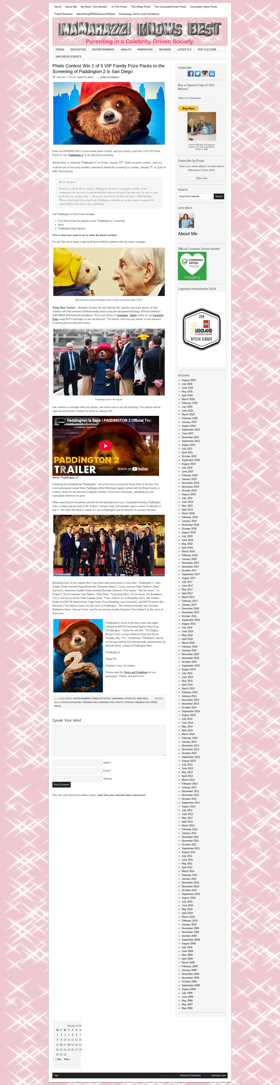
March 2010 (188, 916)
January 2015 (189, 696)
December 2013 (190, 745)
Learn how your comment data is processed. (121, 795)
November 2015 (190, 658)
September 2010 (191, 894)
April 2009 (187, 958)
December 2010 (190, 882)
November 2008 (190, 977)
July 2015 (187, 673)
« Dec (58, 1059)
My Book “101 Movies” (94, 6)
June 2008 (187, 996)
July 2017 (187, 581)
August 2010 (189, 897)
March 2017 (188, 597)
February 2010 (190, 920)
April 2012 (187, 821)
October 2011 (189, 844)
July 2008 (187, 993)
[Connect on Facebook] (191, 75)
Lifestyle (184, 49)
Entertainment (103, 49)
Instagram (122, 315)
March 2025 (188, 414)
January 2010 (189, 924)
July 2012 (187, 810)
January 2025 (189, 422)
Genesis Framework (190, 1075)
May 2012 (187, 817)
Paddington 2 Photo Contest (117, 702)
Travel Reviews (63, 13)
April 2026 (187, 395)
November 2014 (190, 703)
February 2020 (190, 475)
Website (107, 778)
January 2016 (189, 650)
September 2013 (191, 757)
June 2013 (187, 768)
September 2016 (191, 620)
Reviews (165, 49)
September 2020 (191, 460)
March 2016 (188, 642)
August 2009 (189, 943)
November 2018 (190, 524)
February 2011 (189, 875)
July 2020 (187, 467)
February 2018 (190, 555)
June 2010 (187, 905)
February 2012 (190, 829)
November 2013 (190, 749)
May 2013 (187, 772)
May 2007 (187, 1004)
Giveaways (118, 698)
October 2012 (189, 798)
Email (106, 770)
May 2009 (187, 954)
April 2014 (187, 730)
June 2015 (187, 677)
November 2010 (190, 886)
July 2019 (187, 498)
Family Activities (101, 698)
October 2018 (189, 528)
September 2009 (191, 939)
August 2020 (189, 463)
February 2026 (190, 403)
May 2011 (187, 863)
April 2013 (187, 776)
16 (61, 1044)
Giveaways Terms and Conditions (139, 13)
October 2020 (189, 456)
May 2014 (187, 726)
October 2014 (189, 707)
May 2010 (187, 909)
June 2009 (187, 951)
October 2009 (189, 935)
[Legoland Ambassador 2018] (202, 366)
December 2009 (190, 928)
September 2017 (191, 574)
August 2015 (189, 669)
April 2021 (187, 452)
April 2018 (187, 547)
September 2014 (191, 711)
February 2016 (190, 646)
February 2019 (190, 517)
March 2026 (188, 399)
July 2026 (187, 384)
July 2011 (187, 856)
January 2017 (189, 604)
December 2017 (190, 562)
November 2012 (190, 795)
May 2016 (187, 635)
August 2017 (189, 578)
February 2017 (190, 601)
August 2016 (189, 623)
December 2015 (190, 654)
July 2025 (187, 406)
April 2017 (187, 593)
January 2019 (189, 521)
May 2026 (187, 391)
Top (56, 1075)
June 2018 (187, 540)
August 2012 (189, 806)
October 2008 (189, 981)
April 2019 (187, 509)
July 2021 (187, 448)
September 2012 (191, 802)
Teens (59, 49)
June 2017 (187, 585)
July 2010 (187, 901)
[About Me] (186, 230)
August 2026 (189, 380)
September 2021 (191, 441)
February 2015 (190, 692)
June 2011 (187, 859)
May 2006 (187, 1008)
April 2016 (187, 639)
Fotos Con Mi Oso (71, 702)
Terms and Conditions (136, 672)
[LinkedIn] (212, 75)
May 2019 (187, 505)
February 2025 (190, 418)
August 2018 (189, 532)
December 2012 (190, 791)
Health (126, 49)
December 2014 (190, 699)
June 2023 (187, 433)
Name (106, 762)
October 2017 (189, 570)
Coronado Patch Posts (203, 6)
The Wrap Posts (140, 6)
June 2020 (187, 471)
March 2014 (188, 734)
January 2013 (189, 787)
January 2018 (189, 559)
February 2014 (190, 738)
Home (58, 6)
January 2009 (189, 970)
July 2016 (187, 627)
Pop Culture (207, 49)
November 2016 (190, 612)
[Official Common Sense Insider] (192, 279)
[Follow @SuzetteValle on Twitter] (198, 75)
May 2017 (187, 589)
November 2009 (190, 932)
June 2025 (187, 410)
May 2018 (187, 543)
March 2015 (188, 688)
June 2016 (187, 631)
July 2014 (187, 718)
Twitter (133, 315)
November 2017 (190, 566)
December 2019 (190, 483)
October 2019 (189, 490)
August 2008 (189, 989)
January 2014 (189, 741)
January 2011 (189, 878)
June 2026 (187, 387)
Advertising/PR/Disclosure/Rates (95, 13)
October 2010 (189, 890)
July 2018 (187, 536)
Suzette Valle (85, 77)
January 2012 (189, 833)
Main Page (142, 698)
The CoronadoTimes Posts (170, 6)
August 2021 (189, 444)
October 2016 (189, 616)
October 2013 (189, 753)
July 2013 (187, 764)
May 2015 (187, 680)
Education (78, 49)
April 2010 (187, 913)
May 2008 (187, 1000)
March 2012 (188, 825)
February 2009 (190, 966)
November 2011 (190, 840)
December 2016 (190, 608)
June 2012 (187, 814)
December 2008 (190, 974)
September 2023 (191, 429)
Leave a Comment (109, 77)
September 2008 (191, 985)
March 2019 (188, 513)
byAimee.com (219, 1075)
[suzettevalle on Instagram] (205, 75)
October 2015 (189, 661)
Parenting (145, 49)
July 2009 (187, 947)
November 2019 (190, 486)
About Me (71, 6)
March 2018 (188, 551)
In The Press (119, 6)
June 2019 (187, 502)
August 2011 (188, 852)
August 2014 (189, 715)
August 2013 (189, 760)
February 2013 (190, 783)
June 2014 (187, 722)
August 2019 (189, 494)
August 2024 (189, 425)
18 (68, 1044)
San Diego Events (68, 56)
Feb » (67, 1059)
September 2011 (191, 848)
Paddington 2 (76, 155)
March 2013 (188, 779)
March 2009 (188, 962)
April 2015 (187, 684)
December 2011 (190, 836)
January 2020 (189, 479)
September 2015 (191, 665)
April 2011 (187, 867)
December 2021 (190, 437)
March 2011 (188, 871)
